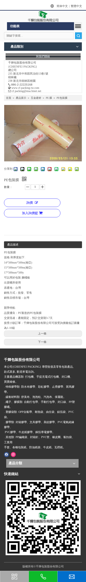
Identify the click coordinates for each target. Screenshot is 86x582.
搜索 (78, 35)
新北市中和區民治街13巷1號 (30, 73)
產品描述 (12, 244)
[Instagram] (13, 454)
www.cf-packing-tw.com (25, 87)
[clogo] (43, 16)
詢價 (29, 202)
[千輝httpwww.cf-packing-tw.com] (43, 517)
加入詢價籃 (30, 213)
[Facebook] (6, 454)
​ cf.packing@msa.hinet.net (24, 91)
